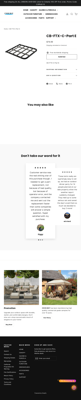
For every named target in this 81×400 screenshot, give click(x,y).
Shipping (49, 45)
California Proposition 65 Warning (9, 367)
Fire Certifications (10, 372)
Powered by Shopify (40, 393)
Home (6, 29)
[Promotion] (21, 287)
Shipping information (56, 69)
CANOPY (33, 10)
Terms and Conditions (7, 383)
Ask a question (53, 75)
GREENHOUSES (51, 14)
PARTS (41, 18)
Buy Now (9, 325)
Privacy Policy (9, 379)
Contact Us (8, 354)
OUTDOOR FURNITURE (32, 14)
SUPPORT (50, 18)
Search (6, 351)
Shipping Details (9, 358)
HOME (25, 10)
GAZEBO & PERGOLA (47, 10)
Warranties (7, 361)
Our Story (47, 318)
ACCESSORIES (31, 18)
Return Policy (8, 375)
